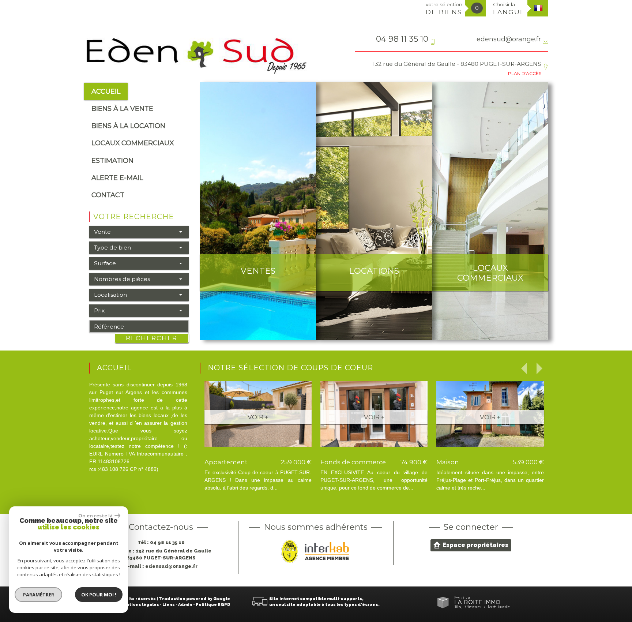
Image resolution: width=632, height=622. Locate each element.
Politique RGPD (213, 604)
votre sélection (444, 8)
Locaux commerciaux (132, 143)
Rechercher (151, 338)
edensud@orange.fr (509, 39)
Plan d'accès (524, 73)
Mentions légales (139, 604)
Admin (185, 604)
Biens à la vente (122, 108)
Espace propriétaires (475, 545)
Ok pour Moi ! (98, 594)
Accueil (105, 91)
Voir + (258, 417)
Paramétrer (38, 594)
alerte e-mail (117, 177)
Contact (107, 195)
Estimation (112, 160)
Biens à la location (128, 125)
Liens (168, 604)
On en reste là (95, 515)
